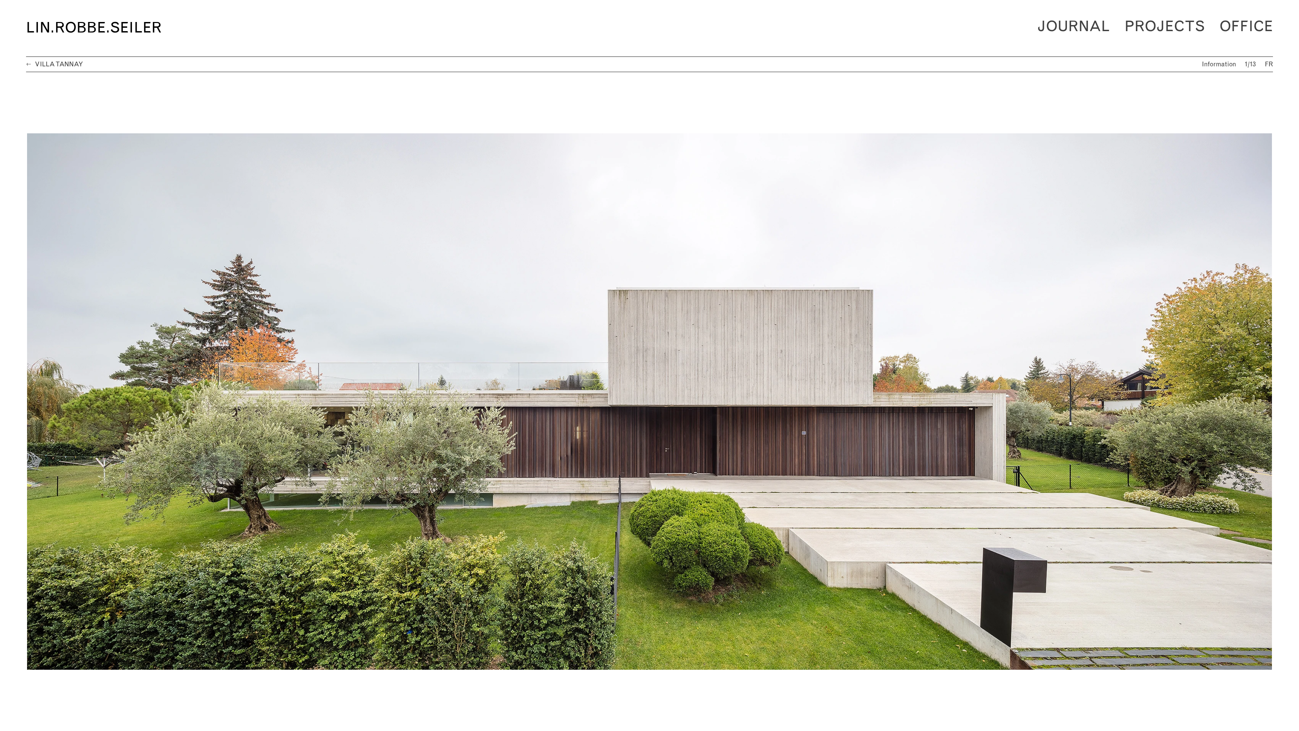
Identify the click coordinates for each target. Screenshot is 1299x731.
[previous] (338, 401)
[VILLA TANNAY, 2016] (649, 401)
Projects (1164, 27)
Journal (1073, 27)
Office (1246, 27)
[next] (961, 401)
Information (1219, 64)
